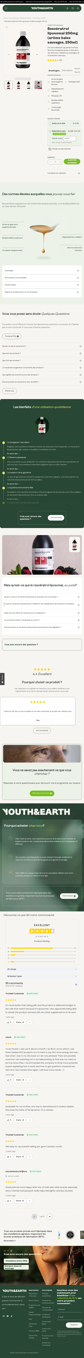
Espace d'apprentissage (35, 1313)
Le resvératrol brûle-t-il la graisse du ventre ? (22, 620)
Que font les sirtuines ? (11, 360)
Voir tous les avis (42, 730)
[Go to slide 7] (26, 78)
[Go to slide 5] (22, 78)
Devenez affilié (34, 1331)
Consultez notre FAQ (16, 1261)
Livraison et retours (56, 173)
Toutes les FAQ (10, 336)
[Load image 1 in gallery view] (8, 85)
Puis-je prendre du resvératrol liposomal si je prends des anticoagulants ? (32, 627)
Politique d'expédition (46, 1295)
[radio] (50, 123)
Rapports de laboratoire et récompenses (21, 292)
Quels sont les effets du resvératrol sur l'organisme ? (25, 613)
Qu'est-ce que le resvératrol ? (14, 346)
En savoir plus (12, 454)
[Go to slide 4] (21, 78)
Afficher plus (9, 391)
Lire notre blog (56, 517)
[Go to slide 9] (29, 78)
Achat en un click (58, 123)
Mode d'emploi (10, 285)
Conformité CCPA (46, 1330)
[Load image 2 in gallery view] (18, 85)
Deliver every (57, 138)
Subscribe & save (59, 132)
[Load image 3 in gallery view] (28, 85)
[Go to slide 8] (28, 78)
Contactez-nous (33, 1325)
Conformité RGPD (46, 1323)
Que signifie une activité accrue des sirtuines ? (20, 375)
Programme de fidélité (34, 1306)
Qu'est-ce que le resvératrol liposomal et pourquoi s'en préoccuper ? (31, 597)
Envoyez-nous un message (13, 1267)
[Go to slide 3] (19, 78)
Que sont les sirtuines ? (11, 353)
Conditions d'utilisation (46, 1316)
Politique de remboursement (48, 1302)
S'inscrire (74, 1325)
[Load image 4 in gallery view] (38, 85)
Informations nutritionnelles (15, 278)
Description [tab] (67, 71)
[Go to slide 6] (24, 78)
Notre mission (68, 896)
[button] (6, 8)
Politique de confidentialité (47, 1309)
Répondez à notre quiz (40, 793)
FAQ (30, 1319)
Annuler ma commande (46, 1344)
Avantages (9, 271)
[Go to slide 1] (15, 78)
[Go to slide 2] (17, 78)
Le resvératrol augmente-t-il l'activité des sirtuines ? (23, 368)
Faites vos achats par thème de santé (17, 18)
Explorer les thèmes (33, 1337)
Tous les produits (39, 18)
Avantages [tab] (54, 70)
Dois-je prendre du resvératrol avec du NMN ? (20, 382)
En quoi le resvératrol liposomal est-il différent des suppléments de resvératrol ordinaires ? (39, 605)
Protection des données (47, 1337)
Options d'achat (53, 119)
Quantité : (51, 157)
